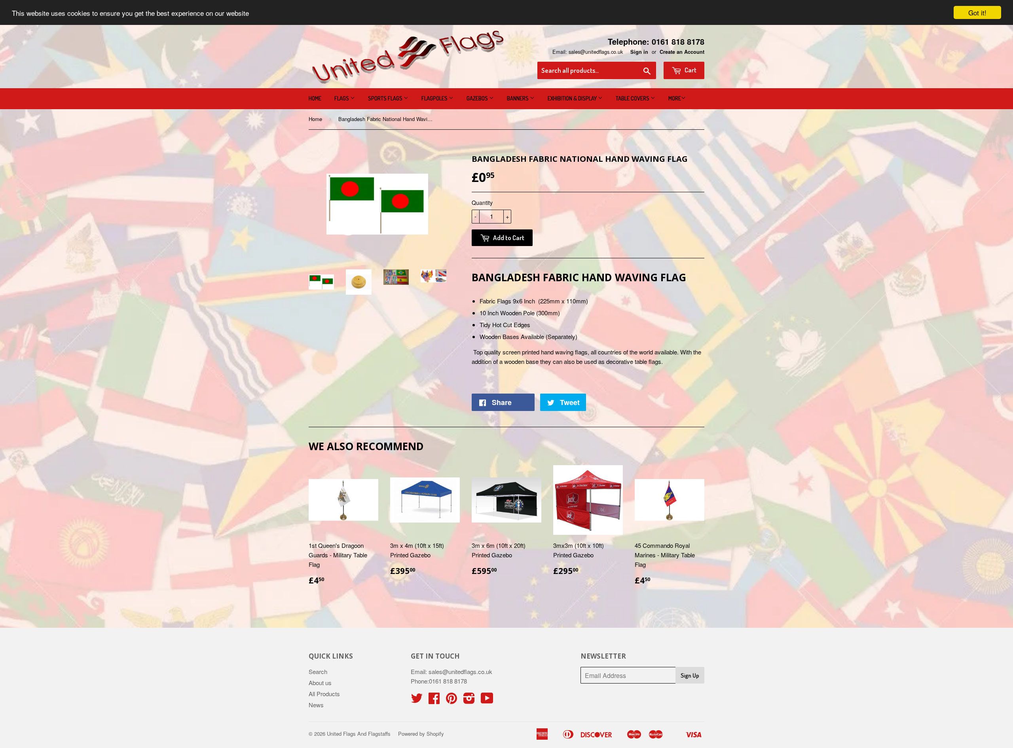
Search (318, 671)
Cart (689, 70)
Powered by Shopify (421, 733)
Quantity (482, 202)
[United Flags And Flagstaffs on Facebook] (434, 700)
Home (315, 98)
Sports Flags (386, 98)
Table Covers (633, 98)
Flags (342, 98)
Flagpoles (435, 98)
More (674, 98)
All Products (324, 693)
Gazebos (478, 98)
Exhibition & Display (573, 98)
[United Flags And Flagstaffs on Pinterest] (451, 700)
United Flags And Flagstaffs (359, 733)
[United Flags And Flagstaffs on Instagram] (469, 700)
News (316, 705)
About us (320, 682)
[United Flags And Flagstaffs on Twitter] (417, 700)
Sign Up (690, 675)
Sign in (639, 51)
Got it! (977, 12)
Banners (518, 98)
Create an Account (682, 51)
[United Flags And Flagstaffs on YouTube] (487, 700)
